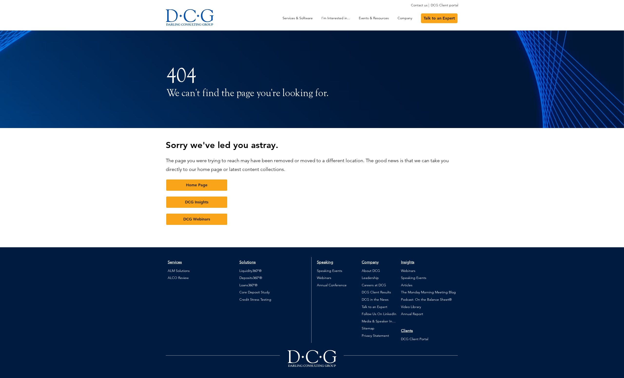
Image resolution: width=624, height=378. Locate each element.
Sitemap (368, 328)
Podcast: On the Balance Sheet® (426, 299)
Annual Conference (332, 285)
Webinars (324, 278)
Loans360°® (248, 285)
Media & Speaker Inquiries (379, 321)
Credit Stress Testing (255, 299)
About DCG (371, 271)
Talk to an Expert (374, 307)
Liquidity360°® (250, 271)
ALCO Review (178, 278)
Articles (406, 285)
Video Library (411, 307)
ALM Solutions (179, 271)
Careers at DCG (374, 285)
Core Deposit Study (254, 292)
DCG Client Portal (414, 339)
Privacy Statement (375, 335)
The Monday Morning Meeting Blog (428, 292)
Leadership (370, 278)
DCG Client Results (376, 292)
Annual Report (412, 314)
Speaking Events (329, 271)
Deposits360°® (250, 278)
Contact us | (420, 5)
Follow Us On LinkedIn (379, 314)
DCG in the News (375, 299)
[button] (336, 18)
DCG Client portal (444, 5)
